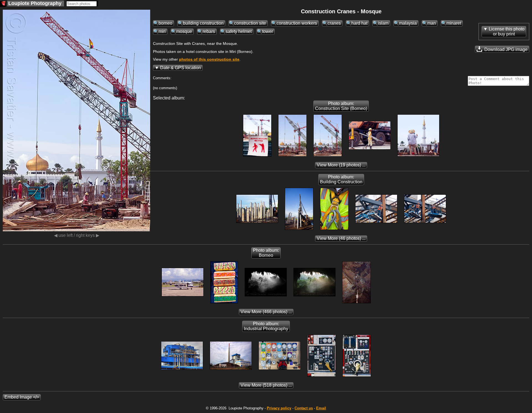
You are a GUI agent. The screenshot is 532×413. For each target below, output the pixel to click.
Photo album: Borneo (266, 253)
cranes (334, 23)
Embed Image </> (21, 397)
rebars (209, 31)
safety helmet (239, 31)
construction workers (297, 23)
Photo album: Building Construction (341, 179)
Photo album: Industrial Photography (266, 326)
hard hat (359, 23)
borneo (165, 23)
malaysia (408, 23)
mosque (184, 31)
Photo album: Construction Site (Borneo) (341, 106)
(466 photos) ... (266, 311)
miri (162, 31)
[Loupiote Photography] (3, 4)
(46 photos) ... (341, 238)
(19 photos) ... (341, 165)
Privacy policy (279, 408)
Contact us (304, 408)
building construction (203, 23)
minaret (453, 23)
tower (267, 31)
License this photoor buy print (507, 31)
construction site (250, 23)
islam (383, 23)
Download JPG (505, 49)
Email (321, 408)
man (431, 23)
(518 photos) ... (266, 385)
